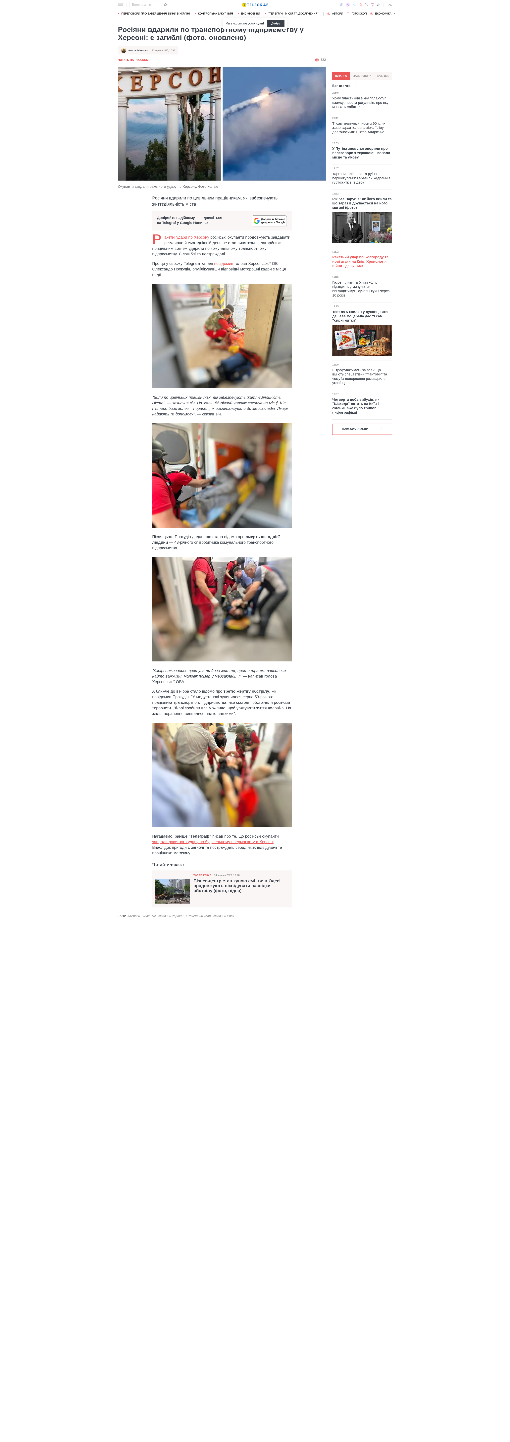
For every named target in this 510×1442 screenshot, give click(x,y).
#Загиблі (149, 916)
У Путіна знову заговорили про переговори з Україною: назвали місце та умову (361, 153)
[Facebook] (342, 5)
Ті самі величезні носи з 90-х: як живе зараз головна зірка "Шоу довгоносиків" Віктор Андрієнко (358, 127)
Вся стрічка (341, 86)
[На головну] (255, 4)
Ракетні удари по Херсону (186, 237)
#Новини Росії (223, 916)
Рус (389, 4)
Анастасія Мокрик (138, 50)
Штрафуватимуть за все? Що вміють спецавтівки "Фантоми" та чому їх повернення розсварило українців (359, 376)
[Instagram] (372, 5)
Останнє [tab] (341, 76)
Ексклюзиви (250, 13)
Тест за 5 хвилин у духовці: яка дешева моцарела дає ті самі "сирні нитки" (360, 316)
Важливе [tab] (383, 76)
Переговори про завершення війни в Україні (155, 13)
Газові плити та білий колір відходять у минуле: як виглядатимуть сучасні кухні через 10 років (360, 288)
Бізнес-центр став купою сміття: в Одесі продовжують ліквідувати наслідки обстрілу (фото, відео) (236, 886)
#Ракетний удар (198, 916)
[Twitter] (367, 4)
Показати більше (355, 429)
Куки (259, 23)
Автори (337, 13)
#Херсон (133, 916)
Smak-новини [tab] (362, 76)
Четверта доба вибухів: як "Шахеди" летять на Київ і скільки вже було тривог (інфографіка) (355, 406)
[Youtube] (361, 5)
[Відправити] (165, 5)
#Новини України (170, 916)
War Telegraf (202, 875)
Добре (275, 23)
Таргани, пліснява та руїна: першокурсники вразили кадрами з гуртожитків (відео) (361, 178)
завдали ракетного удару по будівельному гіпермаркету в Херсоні (213, 842)
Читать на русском (133, 59)
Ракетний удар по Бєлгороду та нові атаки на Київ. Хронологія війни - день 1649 (360, 261)
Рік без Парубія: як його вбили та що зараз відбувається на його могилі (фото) (362, 203)
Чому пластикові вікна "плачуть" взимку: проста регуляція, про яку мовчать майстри (360, 102)
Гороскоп (359, 13)
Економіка (383, 13)
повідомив (223, 263)
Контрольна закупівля (215, 13)
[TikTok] (378, 5)
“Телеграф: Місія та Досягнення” (293, 13)
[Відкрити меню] (120, 4)
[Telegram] (354, 5)
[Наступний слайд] (394, 14)
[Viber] (348, 5)
